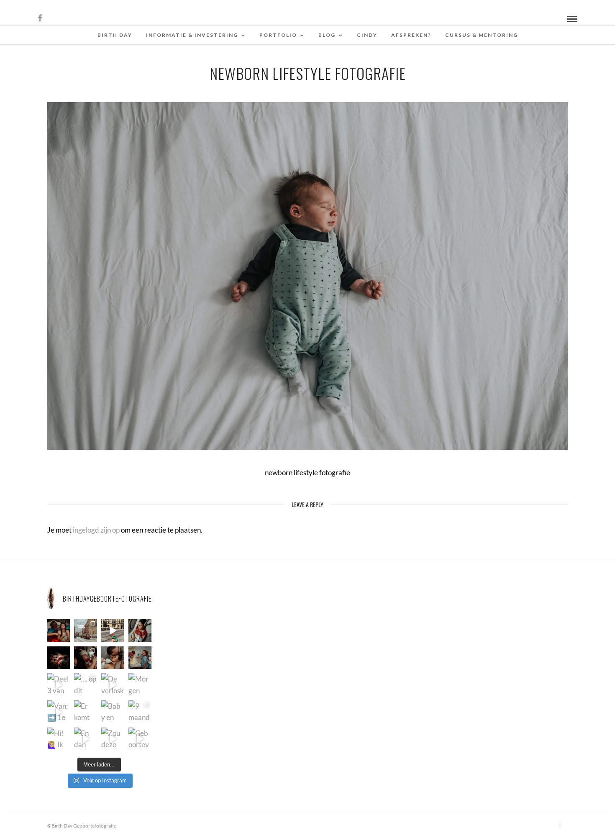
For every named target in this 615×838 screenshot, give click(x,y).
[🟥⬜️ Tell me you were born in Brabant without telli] (139, 657)
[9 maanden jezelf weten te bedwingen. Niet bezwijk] (139, 711)
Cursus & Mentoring (481, 35)
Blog (327, 35)
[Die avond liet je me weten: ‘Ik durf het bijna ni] (58, 630)
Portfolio (278, 35)
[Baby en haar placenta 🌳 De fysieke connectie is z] (112, 711)
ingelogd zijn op (96, 529)
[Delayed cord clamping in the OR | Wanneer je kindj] (58, 657)
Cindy (367, 35)
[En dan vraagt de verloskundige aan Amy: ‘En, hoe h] (85, 739)
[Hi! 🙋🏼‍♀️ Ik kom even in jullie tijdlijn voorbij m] (58, 739)
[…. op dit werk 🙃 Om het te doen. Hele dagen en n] (85, 684)
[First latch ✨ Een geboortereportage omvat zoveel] (139, 630)
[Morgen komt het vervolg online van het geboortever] (139, 684)
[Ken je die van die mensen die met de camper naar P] (85, 630)
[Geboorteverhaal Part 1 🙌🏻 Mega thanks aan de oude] (139, 739)
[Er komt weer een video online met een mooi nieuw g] (85, 711)
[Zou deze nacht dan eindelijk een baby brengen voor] (112, 739)
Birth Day (114, 35)
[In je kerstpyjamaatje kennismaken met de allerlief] (85, 657)
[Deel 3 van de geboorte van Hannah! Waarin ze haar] (58, 684)
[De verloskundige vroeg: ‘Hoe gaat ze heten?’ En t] (112, 684)
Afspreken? (411, 35)
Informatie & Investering (192, 35)
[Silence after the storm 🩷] (112, 657)
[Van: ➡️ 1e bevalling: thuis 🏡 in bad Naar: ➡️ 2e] (58, 711)
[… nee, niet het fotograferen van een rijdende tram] (112, 630)
